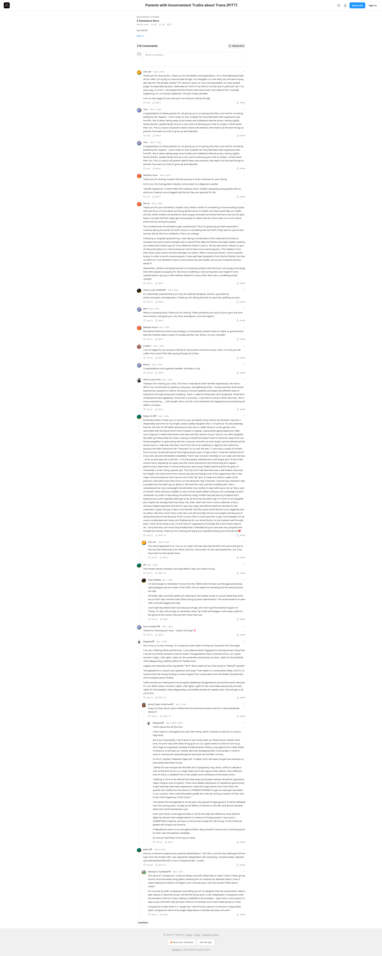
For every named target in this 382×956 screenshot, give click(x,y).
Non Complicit (150, 626)
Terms (197, 934)
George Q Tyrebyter (158, 871)
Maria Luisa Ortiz (152, 379)
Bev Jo (146, 203)
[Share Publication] (345, 5)
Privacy (188, 934)
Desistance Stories (148, 17)
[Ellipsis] (243, 71)
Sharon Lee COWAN (153, 289)
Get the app (206, 942)
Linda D (147, 345)
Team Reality (154, 579)
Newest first (238, 46)
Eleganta (147, 641)
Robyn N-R (148, 415)
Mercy (146, 364)
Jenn (145, 308)
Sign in (373, 5)
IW (144, 564)
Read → (140, 35)
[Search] (339, 5)
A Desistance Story (148, 20)
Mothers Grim (150, 175)
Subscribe (357, 5)
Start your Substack (183, 942)
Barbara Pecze (150, 327)
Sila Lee (147, 71)
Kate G (146, 849)
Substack (176, 949)
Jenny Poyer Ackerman (159, 704)
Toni (145, 109)
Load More (143, 922)
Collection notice (210, 934)
